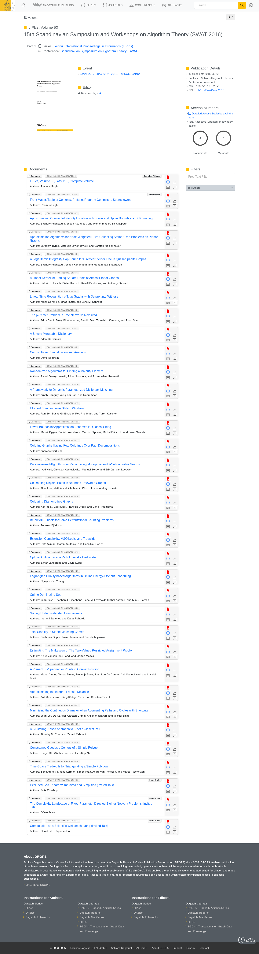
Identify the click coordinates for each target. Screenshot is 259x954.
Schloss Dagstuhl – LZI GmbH (88, 947)
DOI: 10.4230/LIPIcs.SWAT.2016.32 (62, 798)
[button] (53, 5)
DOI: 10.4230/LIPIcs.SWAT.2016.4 (62, 273)
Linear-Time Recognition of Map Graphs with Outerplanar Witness (74, 296)
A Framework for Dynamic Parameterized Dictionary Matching (71, 389)
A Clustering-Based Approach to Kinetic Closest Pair (65, 729)
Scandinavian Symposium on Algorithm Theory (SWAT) (100, 51)
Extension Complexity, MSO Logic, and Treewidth (63, 538)
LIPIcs (29, 907)
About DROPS (160, 947)
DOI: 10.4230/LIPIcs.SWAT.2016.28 (62, 724)
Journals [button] (115, 5)
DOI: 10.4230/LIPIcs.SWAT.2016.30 (62, 761)
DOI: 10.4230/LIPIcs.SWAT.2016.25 (62, 664)
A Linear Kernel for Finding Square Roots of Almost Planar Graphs (74, 278)
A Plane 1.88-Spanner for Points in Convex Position (64, 669)
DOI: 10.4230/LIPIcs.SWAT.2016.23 (62, 627)
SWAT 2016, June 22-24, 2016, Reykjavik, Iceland (110, 73)
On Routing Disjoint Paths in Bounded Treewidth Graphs (68, 482)
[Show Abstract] (168, 187)
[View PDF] (168, 177)
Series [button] (91, 5)
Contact (204, 947)
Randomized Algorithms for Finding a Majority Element (66, 371)
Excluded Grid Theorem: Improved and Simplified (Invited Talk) (72, 785)
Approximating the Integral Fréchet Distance (59, 691)
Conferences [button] (144, 5)
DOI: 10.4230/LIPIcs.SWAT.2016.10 (62, 385)
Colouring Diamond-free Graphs (51, 501)
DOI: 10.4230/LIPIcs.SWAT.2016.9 (62, 366)
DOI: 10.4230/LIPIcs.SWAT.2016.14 (62, 459)
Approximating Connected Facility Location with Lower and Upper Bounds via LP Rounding (91, 218)
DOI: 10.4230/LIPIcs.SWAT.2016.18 (62, 534)
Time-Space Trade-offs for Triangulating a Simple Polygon (69, 766)
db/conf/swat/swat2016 (210, 90)
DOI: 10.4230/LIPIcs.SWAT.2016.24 (62, 645)
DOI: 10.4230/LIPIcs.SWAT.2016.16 (62, 496)
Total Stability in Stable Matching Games (57, 631)
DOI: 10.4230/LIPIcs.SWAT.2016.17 (62, 515)
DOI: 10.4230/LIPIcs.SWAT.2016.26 (62, 687)
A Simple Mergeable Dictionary (51, 333)
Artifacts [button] (174, 5)
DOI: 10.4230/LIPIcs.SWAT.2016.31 (62, 780)
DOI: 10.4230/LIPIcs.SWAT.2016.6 (62, 310)
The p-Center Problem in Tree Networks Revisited (63, 315)
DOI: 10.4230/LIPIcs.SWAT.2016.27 (62, 705)
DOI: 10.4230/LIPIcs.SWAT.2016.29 (62, 742)
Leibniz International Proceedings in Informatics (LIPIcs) (93, 46)
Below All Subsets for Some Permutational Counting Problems (72, 520)
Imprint (177, 947)
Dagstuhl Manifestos (92, 917)
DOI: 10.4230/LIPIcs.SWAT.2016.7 (62, 329)
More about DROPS (37, 884)
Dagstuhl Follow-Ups (38, 917)
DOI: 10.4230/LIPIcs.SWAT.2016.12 (62, 422)
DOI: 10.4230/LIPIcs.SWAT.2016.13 (62, 440)
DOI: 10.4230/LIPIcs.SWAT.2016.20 (62, 571)
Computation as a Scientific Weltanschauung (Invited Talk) (69, 825)
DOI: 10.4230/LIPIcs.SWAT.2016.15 (62, 478)
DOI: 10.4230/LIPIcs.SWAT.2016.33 (62, 821)
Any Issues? (250, 940)
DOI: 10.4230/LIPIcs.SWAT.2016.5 (62, 291)
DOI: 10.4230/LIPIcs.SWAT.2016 (61, 176)
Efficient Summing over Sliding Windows (57, 408)
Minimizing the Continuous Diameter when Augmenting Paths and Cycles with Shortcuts (89, 710)
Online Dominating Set (45, 594)
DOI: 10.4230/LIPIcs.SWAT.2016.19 (62, 552)
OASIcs (30, 912)
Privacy (190, 947)
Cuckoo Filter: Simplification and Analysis (58, 352)
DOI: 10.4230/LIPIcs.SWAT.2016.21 (62, 589)
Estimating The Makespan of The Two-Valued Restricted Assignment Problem (82, 650)
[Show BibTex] (174, 187)
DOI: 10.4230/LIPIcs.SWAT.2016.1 (62, 213)
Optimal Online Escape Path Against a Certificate (63, 557)
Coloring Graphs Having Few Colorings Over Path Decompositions (75, 445)
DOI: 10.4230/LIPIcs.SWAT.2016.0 (62, 195)
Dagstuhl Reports (90, 912)
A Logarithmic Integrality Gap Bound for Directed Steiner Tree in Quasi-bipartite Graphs (88, 259)
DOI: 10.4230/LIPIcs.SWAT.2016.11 (62, 403)
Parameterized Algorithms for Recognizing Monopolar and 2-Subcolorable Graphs (85, 464)
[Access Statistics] (174, 182)
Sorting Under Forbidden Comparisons (56, 613)
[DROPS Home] (23, 5)
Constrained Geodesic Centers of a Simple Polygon (64, 747)
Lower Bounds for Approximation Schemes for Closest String (70, 427)
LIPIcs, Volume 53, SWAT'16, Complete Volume (62, 181)
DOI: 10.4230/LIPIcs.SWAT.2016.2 (62, 232)
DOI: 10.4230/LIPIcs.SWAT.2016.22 (62, 608)
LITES (83, 921)
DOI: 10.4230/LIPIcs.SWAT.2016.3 (62, 254)
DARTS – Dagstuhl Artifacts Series (100, 907)
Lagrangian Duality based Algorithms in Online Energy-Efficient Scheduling (80, 576)
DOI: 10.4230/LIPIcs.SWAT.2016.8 (62, 347)
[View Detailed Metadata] (168, 182)
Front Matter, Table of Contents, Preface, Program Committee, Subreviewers (80, 199)
